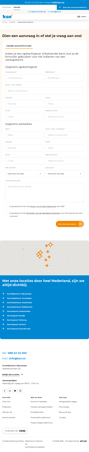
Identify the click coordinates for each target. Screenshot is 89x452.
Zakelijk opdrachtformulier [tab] (19, 46)
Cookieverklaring (9, 441)
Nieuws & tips (65, 412)
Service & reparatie (39, 401)
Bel (36, 12)
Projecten (6, 407)
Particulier (6, 7)
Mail (54, 12)
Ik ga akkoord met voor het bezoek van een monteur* (46, 214)
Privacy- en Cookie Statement (43, 206)
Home (4, 22)
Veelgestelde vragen (68, 401)
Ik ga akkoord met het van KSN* (37, 206)
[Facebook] (4, 390)
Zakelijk (16, 7)
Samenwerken (8, 417)
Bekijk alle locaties (11, 374)
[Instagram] (20, 390)
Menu (83, 16)
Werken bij (7, 412)
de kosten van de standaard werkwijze (43, 213)
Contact (62, 417)
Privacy (21, 441)
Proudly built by (72, 441)
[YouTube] (15, 390)
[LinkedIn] (10, 390)
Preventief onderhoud (40, 417)
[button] (50, 244)
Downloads (64, 407)
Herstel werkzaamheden (42, 407)
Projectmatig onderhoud (41, 423)
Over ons (6, 401)
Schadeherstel (37, 412)
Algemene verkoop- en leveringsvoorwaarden (35, 444)
